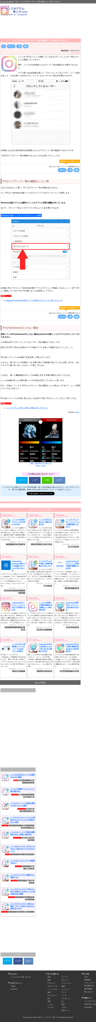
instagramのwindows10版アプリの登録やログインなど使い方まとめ (33, 300)
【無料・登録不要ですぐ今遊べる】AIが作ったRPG (40, 465)
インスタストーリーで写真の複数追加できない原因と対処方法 (22, 833)
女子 (26, 854)
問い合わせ (88, 992)
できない (31, 840)
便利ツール (65, 1010)
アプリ (15, 590)
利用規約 (87, 980)
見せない (26, 897)
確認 (25, 46)
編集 (45, 586)
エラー (69, 671)
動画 (63, 986)
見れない (37, 544)
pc (32, 544)
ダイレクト (8, 627)
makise (77, 412)
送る (23, 627)
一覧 (19, 46)
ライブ (63, 992)
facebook (14, 989)
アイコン (25, 782)
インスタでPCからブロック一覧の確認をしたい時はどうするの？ (40, 40)
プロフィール (52, 986)
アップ (22, 671)
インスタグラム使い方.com (21, 977)
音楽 (28, 809)
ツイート (21, 480)
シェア (34, 480)
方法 (23, 544)
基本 (49, 977)
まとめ (32, 782)
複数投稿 (71, 546)
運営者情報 (88, 989)
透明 (32, 809)
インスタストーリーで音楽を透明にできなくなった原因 (22, 804)
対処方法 (48, 544)
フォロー (50, 1007)
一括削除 (26, 868)
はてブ (59, 480)
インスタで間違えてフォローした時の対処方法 (22, 790)
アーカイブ (65, 998)
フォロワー (15, 854)
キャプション (66, 983)
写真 (38, 629)
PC (4, 46)
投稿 (17, 671)
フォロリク (30, 825)
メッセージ (17, 627)
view (8, 515)
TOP (86, 977)
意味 (32, 780)
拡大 (72, 627)
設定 (63, 1004)
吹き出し (21, 780)
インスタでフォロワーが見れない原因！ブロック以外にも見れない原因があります (22, 906)
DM (48, 998)
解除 (32, 797)
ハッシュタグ (52, 989)
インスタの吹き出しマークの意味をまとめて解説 (22, 776)
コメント (64, 977)
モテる (32, 854)
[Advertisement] (62, 21)
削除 (43, 629)
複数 (28, 837)
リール (63, 995)
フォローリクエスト (15, 825)
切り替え (17, 544)
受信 (23, 629)
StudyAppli (88, 1007)
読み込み (63, 671)
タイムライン (52, 995)
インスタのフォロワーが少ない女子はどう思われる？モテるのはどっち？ (22, 848)
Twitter (13, 986)
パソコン (21, 590)
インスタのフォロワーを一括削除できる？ (22, 862)
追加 (32, 837)
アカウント (10, 544)
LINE (47, 480)
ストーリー (65, 989)
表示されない (25, 828)
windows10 (8, 590)
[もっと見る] (40, 682)
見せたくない (30, 899)
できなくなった (24, 811)
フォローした (30, 794)
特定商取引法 (89, 986)
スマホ (39, 671)
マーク (27, 780)
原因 (43, 544)
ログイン (21, 593)
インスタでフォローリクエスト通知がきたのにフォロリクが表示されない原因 (22, 820)
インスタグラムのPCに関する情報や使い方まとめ (26, 408)
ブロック (11, 46)
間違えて (21, 794)
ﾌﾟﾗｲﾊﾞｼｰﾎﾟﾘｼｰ (89, 983)
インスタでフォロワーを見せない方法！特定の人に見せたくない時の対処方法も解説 (22, 891)
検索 (49, 992)
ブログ (63, 1007)
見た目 (45, 671)
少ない (22, 854)
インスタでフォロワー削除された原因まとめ (22, 876)
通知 (24, 825)
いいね (49, 1004)
